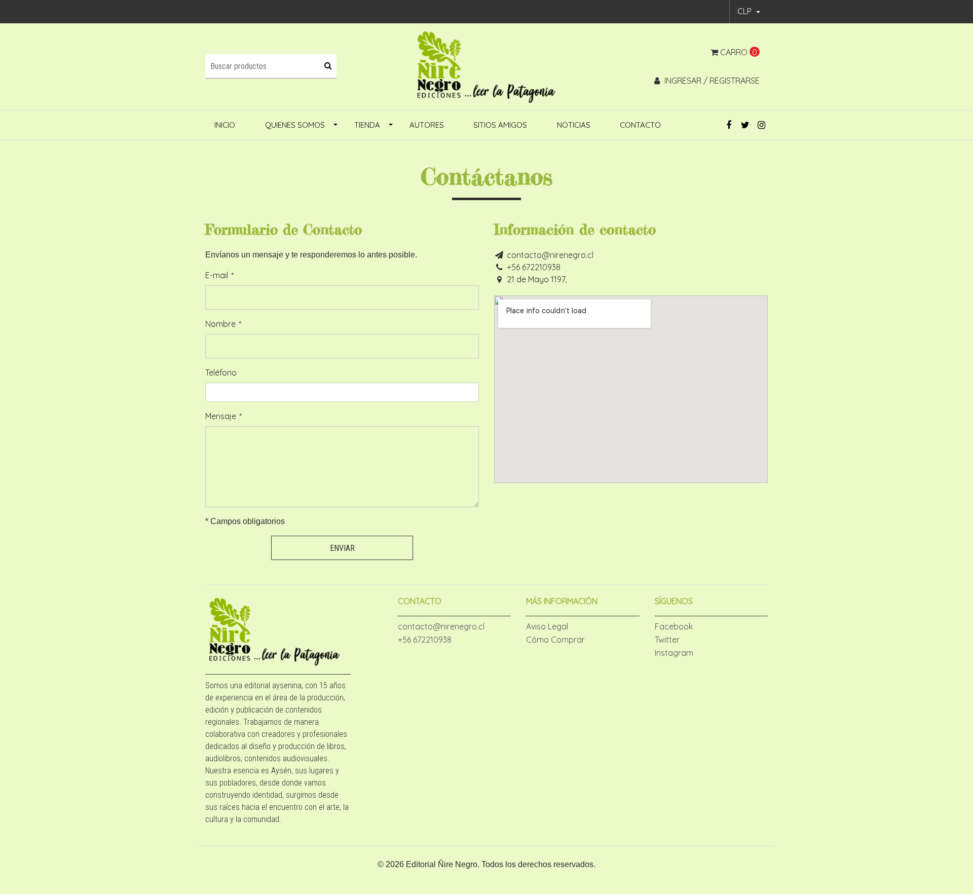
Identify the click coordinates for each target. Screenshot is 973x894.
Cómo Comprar (555, 640)
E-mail (219, 275)
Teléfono (221, 372)
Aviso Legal (547, 626)
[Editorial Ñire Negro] (486, 65)
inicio (224, 125)
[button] (749, 11)
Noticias (573, 125)
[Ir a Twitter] (745, 125)
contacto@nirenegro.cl (550, 255)
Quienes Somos (295, 125)
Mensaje (223, 416)
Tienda (367, 125)
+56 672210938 (533, 267)
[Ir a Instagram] (761, 125)
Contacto (640, 125)
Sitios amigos (500, 125)
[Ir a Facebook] (729, 125)
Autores (426, 125)
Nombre (222, 324)
